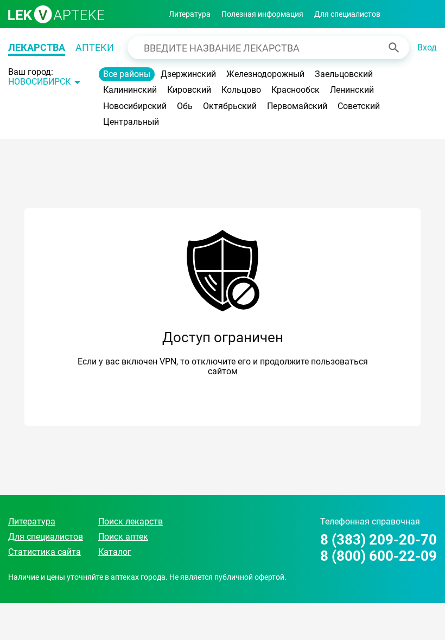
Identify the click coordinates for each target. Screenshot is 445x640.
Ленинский (352, 90)
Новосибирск (39, 82)
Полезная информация (262, 14)
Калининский (130, 90)
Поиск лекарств (130, 521)
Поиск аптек (123, 537)
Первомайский (297, 106)
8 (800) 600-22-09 (378, 556)
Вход (427, 47)
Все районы (126, 74)
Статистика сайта (44, 552)
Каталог (114, 552)
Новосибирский (135, 106)
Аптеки (94, 47)
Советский (359, 106)
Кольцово (241, 90)
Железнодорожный (265, 74)
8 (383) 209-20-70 (378, 540)
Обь (185, 106)
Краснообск (295, 90)
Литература (190, 14)
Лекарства (36, 47)
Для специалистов (347, 14)
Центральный (131, 122)
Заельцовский (344, 74)
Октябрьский (230, 106)
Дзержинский (188, 74)
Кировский (189, 90)
